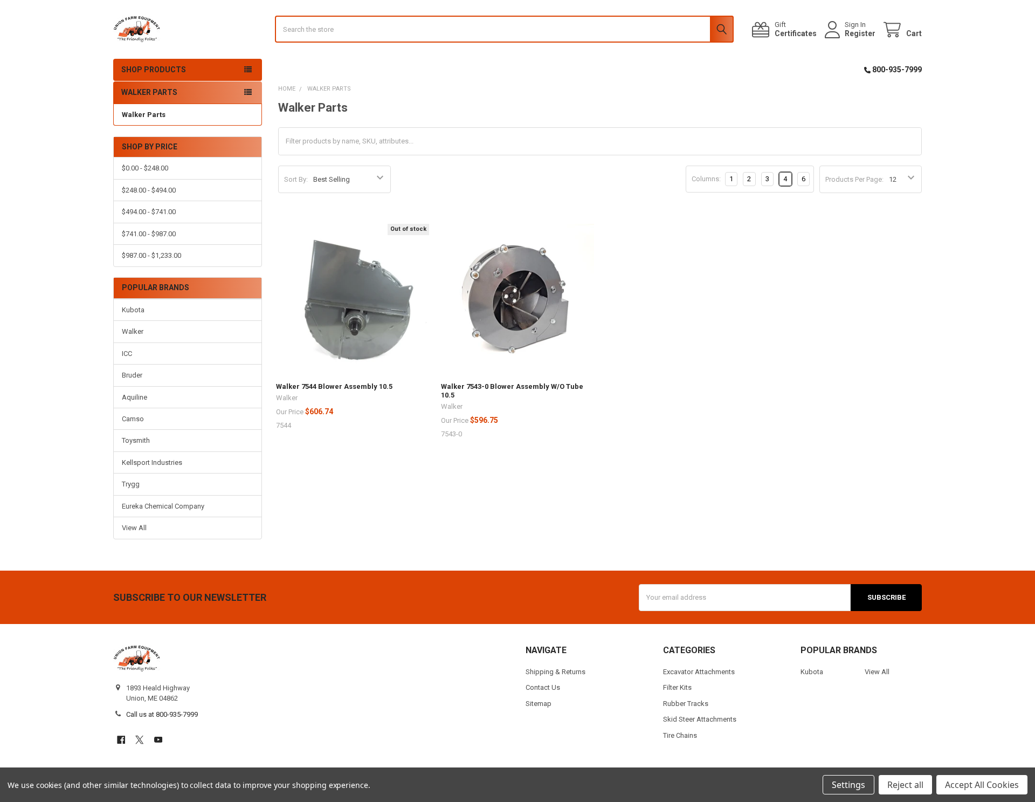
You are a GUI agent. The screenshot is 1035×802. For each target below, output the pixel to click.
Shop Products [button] (153, 69)
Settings (848, 785)
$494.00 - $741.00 (149, 212)
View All (134, 528)
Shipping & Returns (555, 672)
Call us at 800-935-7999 (162, 714)
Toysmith (136, 440)
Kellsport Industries (152, 462)
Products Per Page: (854, 179)
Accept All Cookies (982, 785)
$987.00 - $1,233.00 (151, 255)
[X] (139, 740)
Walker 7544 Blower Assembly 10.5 (334, 386)
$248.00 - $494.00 (149, 190)
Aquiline (134, 397)
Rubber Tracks (685, 704)
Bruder (132, 375)
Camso (133, 419)
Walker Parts (143, 115)
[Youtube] (158, 740)
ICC (127, 353)
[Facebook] (121, 740)
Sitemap (538, 704)
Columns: (706, 179)
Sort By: (296, 179)
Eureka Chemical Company (163, 506)
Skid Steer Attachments (699, 719)
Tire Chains (680, 735)
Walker (132, 331)
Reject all (905, 785)
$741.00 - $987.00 (149, 234)
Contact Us (543, 687)
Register (860, 33)
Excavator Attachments (699, 672)
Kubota (133, 310)
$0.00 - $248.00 (145, 168)
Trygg (131, 484)
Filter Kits (677, 687)
